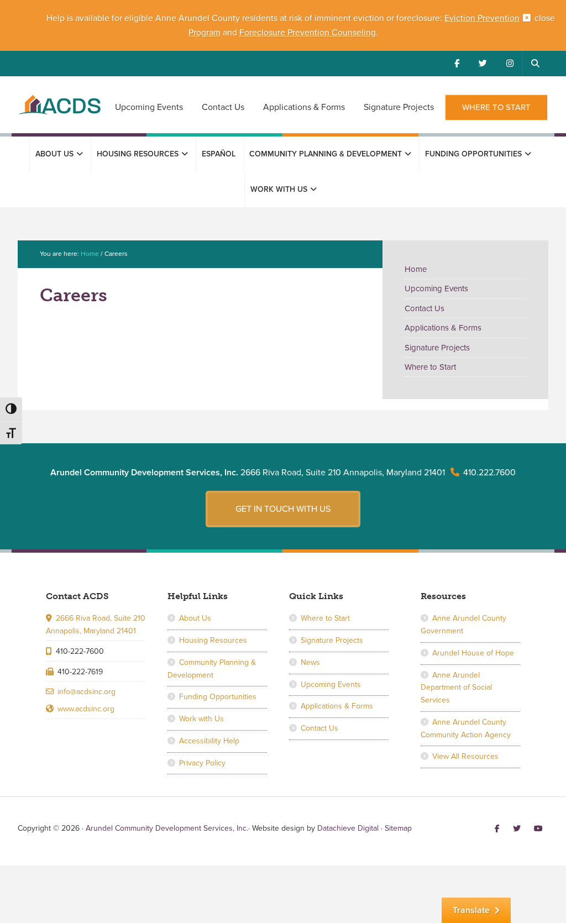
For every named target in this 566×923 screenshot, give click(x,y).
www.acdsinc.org (85, 709)
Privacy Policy (202, 763)
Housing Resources (213, 640)
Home (416, 269)
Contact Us (424, 308)
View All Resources (465, 756)
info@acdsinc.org (86, 691)
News (310, 662)
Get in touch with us (283, 509)
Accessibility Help (209, 741)
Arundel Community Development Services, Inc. (59, 111)
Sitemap (398, 828)
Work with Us (201, 718)
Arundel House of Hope (473, 653)
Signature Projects (437, 348)
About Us (195, 618)
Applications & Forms (443, 328)
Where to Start (430, 367)
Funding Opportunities (217, 696)
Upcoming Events (436, 288)
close (544, 18)
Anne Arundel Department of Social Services (456, 687)
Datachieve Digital (348, 828)
